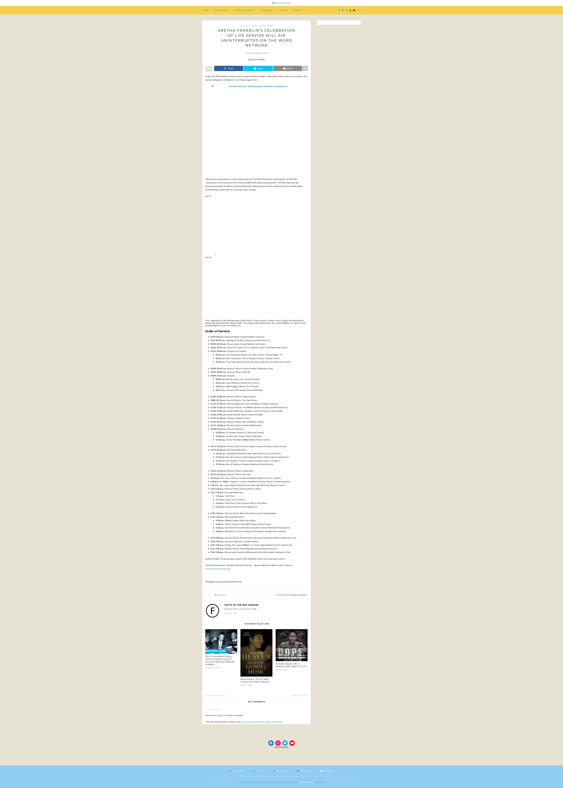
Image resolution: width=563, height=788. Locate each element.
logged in (221, 715)
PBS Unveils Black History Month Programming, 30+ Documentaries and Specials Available (219, 660)
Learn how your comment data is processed (262, 721)
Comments (220, 595)
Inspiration (220, 10)
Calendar (266, 10)
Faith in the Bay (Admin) (293, 595)
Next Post (300, 695)
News (270, 26)
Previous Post (215, 695)
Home (205, 10)
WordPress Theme (306, 782)
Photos (283, 10)
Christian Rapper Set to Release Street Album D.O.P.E (291, 665)
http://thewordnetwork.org (217, 568)
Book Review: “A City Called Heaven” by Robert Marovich (255, 680)
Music (262, 26)
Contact (298, 10)
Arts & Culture (244, 10)
